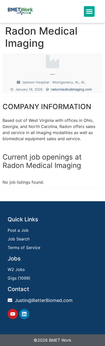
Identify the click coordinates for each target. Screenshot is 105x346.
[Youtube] (13, 314)
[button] (89, 11)
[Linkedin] (24, 314)
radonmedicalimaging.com (71, 89)
